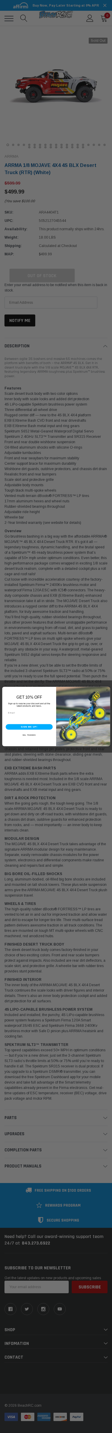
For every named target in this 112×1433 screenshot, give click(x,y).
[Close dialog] (106, 689)
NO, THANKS (29, 735)
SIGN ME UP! (29, 726)
